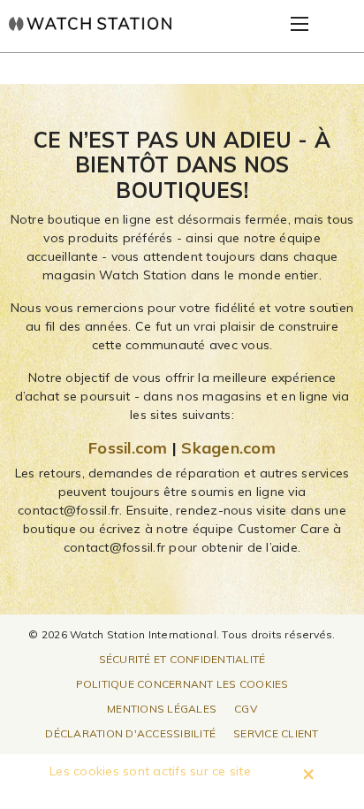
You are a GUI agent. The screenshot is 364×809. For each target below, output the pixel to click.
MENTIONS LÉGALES (161, 708)
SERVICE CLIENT (276, 733)
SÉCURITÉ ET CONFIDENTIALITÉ (182, 659)
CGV (245, 708)
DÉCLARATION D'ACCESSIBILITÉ (130, 733)
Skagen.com (228, 448)
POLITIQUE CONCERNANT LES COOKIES (182, 684)
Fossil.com (128, 448)
